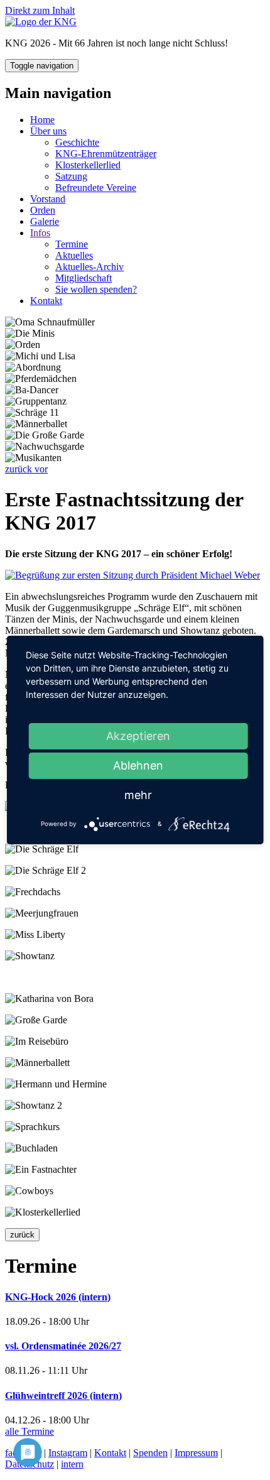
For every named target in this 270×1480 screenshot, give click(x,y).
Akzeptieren (138, 736)
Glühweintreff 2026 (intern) (63, 1395)
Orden (42, 210)
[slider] (135, 396)
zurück (22, 1234)
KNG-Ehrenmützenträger (105, 153)
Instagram (67, 1452)
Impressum (196, 1452)
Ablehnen (138, 765)
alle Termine (29, 1431)
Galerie (44, 221)
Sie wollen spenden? (96, 289)
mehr (138, 795)
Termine (71, 244)
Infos (40, 232)
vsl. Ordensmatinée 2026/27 (63, 1346)
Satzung (71, 176)
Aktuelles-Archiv (89, 266)
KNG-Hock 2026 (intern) (58, 1297)
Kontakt (46, 300)
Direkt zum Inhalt (40, 10)
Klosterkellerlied (88, 165)
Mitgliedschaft (83, 278)
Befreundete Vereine (95, 187)
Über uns (48, 131)
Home (42, 119)
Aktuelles (74, 255)
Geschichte (77, 142)
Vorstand (47, 198)
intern (72, 1464)
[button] (20, 469)
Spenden (150, 1452)
